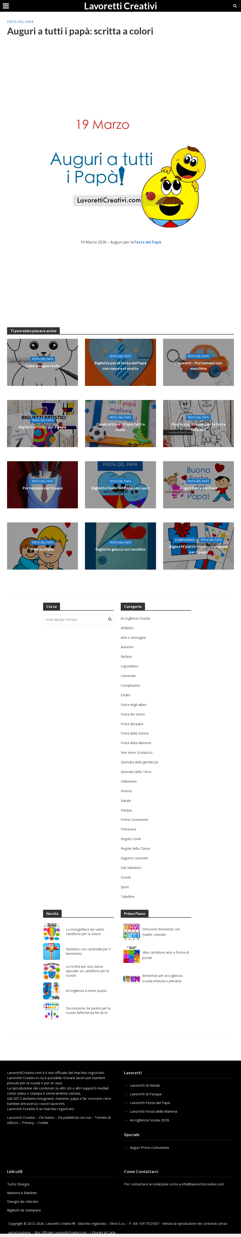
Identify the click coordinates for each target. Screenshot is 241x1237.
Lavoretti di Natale (145, 1085)
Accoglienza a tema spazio (86, 991)
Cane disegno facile (43, 365)
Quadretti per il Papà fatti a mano (120, 427)
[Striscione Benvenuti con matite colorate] (131, 931)
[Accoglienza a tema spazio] (51, 990)
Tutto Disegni (18, 1184)
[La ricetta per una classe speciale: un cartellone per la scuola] (51, 971)
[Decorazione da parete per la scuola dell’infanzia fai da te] (51, 1010)
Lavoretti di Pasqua (145, 1094)
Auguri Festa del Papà (198, 488)
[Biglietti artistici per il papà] (42, 423)
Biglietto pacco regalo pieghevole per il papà (198, 549)
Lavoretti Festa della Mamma (153, 1111)
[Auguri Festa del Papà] (198, 484)
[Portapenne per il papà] (42, 484)
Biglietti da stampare (24, 1210)
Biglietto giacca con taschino (120, 549)
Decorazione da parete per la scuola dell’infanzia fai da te (88, 1010)
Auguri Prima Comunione (149, 1147)
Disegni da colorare (22, 1201)
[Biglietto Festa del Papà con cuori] (120, 484)
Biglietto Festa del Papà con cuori (120, 488)
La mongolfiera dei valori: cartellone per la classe (85, 931)
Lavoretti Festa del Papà (150, 1102)
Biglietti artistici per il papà (42, 427)
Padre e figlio (42, 549)
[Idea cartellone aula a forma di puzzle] (131, 955)
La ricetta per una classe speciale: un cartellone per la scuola (87, 971)
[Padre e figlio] (42, 545)
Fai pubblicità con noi (74, 1117)
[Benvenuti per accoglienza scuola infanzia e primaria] (131, 978)
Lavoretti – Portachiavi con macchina (198, 365)
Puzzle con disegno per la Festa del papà (198, 427)
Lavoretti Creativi (120, 5)
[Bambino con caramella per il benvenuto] (51, 951)
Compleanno (185, 540)
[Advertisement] (120, 79)
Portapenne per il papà (43, 488)
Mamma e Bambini (22, 1192)
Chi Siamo (46, 1117)
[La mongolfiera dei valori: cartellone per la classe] (51, 931)
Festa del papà (20, 21)
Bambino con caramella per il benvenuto (88, 951)
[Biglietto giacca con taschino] (120, 545)
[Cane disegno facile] (42, 362)
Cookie (43, 1122)
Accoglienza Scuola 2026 (149, 1120)
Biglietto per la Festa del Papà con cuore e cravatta (120, 365)
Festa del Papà (147, 242)
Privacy (28, 1122)
